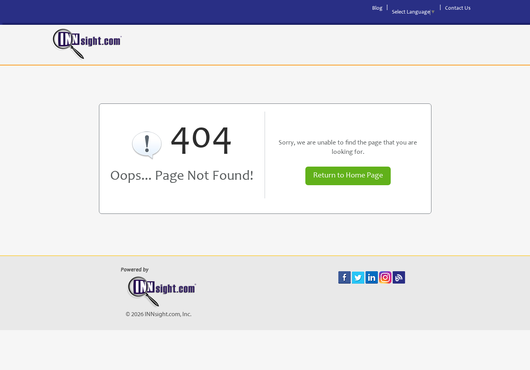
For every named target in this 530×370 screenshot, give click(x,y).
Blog (377, 8)
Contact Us (458, 8)
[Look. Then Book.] (87, 45)
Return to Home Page (348, 176)
